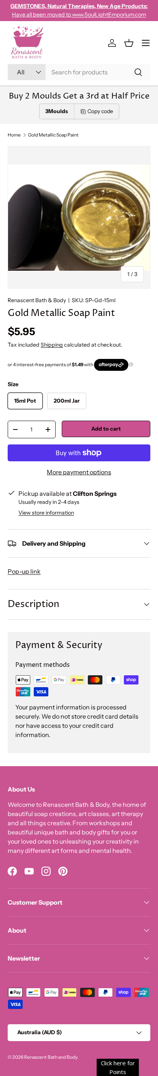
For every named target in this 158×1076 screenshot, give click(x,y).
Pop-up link (24, 571)
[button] (128, 43)
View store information (46, 512)
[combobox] (79, 72)
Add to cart (106, 428)
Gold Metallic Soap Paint (53, 135)
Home (14, 135)
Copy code (100, 111)
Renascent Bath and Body (50, 1057)
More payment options (79, 472)
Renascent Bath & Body (37, 300)
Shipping (52, 344)
